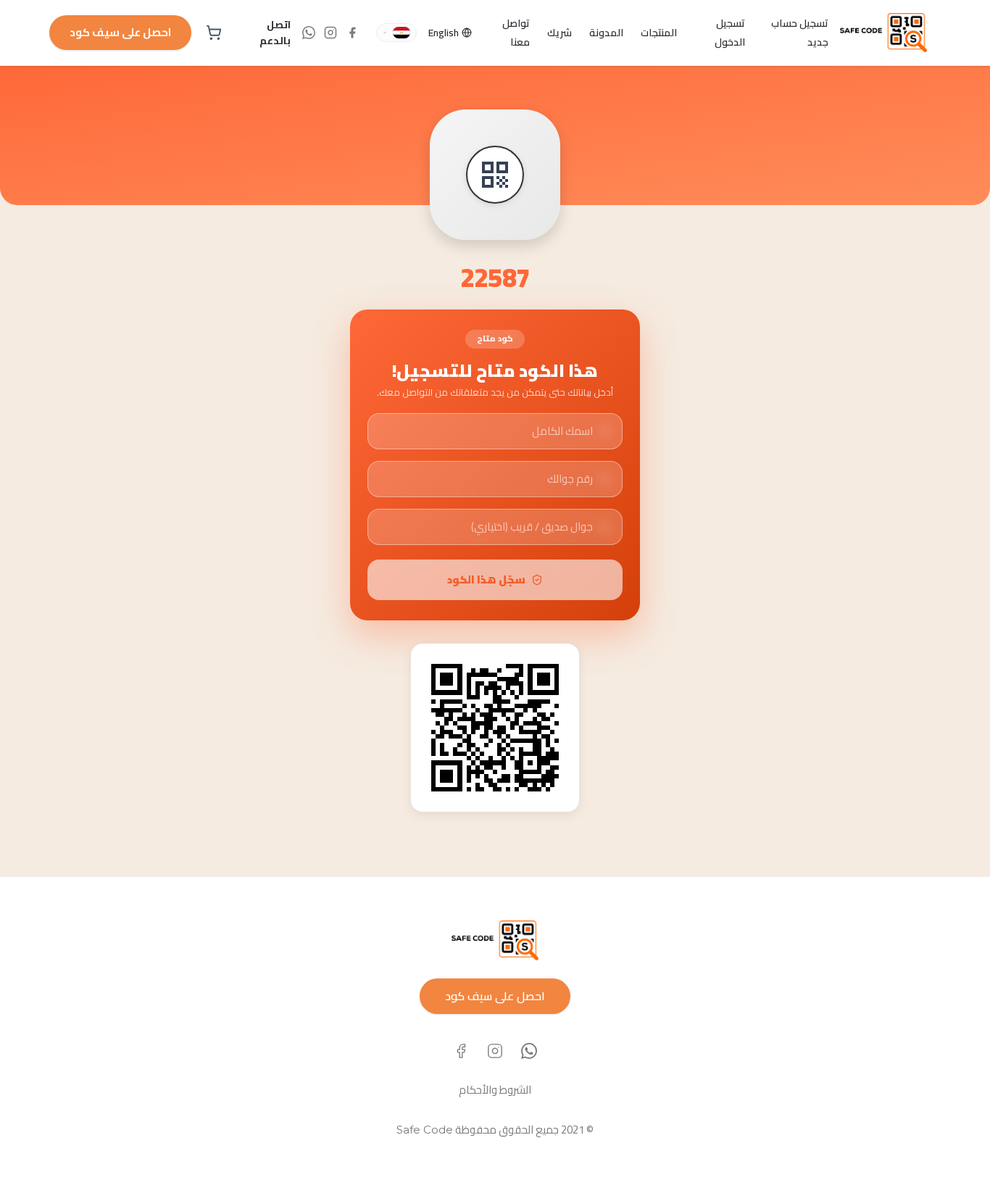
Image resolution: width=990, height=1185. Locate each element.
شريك (559, 32)
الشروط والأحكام (495, 1089)
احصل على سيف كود (120, 32)
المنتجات (659, 32)
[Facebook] (461, 1051)
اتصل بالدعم (275, 33)
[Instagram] (495, 1051)
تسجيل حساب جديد (799, 32)
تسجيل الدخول (730, 32)
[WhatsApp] (529, 1051)
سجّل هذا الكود (486, 579)
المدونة (606, 32)
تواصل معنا (516, 32)
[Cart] (214, 32)
